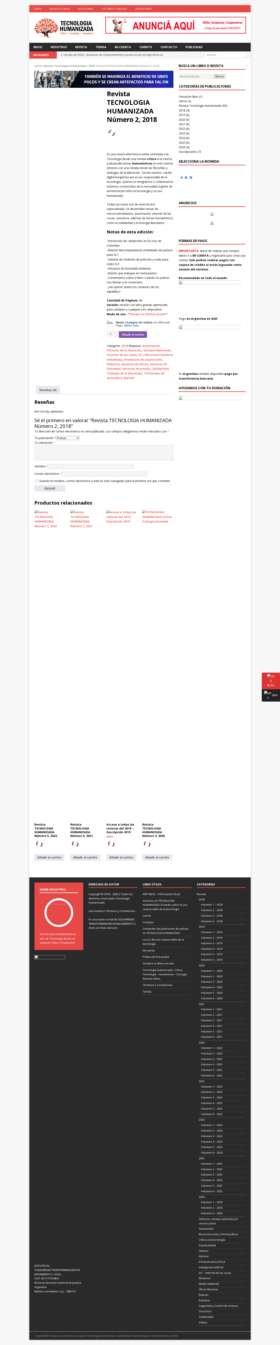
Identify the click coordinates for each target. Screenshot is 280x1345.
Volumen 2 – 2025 (211, 1169)
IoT (140, 355)
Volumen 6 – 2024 (211, 1152)
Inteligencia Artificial (211, 1267)
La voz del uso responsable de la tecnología (163, 942)
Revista (81, 47)
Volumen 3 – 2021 (211, 1020)
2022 (182, 129)
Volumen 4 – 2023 (211, 1103)
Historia (203, 1256)
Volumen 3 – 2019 (211, 943)
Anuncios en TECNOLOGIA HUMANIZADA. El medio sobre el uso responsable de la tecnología (165, 905)
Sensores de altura (134, 364)
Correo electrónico (48, 473)
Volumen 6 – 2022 (211, 1075)
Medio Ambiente (209, 1284)
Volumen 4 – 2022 (211, 1064)
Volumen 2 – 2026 (211, 1207)
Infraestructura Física (212, 1262)
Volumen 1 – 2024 (211, 1125)
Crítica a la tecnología (212, 1240)
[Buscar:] (225, 55)
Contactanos (143, 8)
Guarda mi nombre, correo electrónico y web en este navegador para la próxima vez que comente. (105, 481)
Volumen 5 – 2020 (211, 993)
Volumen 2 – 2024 (211, 1130)
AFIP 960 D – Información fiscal (161, 894)
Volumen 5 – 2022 (211, 1070)
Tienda (37, 8)
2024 (182, 138)
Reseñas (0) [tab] (48, 390)
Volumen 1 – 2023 (211, 1086)
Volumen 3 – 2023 (211, 1097)
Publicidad (194, 47)
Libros (183, 101)
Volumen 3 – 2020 (211, 982)
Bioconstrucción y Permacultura (218, 1234)
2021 (182, 124)
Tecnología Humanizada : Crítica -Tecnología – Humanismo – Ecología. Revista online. (165, 974)
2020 (182, 120)
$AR (270, 696)
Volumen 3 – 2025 (211, 1174)
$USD (268, 685)
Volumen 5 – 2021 (211, 1031)
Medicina (204, 1278)
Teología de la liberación (124, 373)
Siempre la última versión (147, 314)
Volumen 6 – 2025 (211, 1191)
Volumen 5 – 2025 (211, 1185)
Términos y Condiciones (120, 911)
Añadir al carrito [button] (49, 857)
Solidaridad (160, 369)
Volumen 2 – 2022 (211, 1053)
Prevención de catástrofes (143, 359)
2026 (182, 147)
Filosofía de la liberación (124, 350)
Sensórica (205, 1311)
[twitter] (231, 8)
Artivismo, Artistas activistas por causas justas (218, 1221)
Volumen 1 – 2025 (211, 1163)
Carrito (145, 47)
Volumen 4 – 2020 (211, 987)
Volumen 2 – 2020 (211, 976)
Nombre (41, 466)
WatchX (129, 378)
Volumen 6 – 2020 (211, 998)
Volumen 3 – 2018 (211, 916)
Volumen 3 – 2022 (211, 1059)
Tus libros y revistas (114, 8)
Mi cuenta (123, 47)
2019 (182, 115)
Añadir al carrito (133, 334)
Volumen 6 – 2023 (211, 1114)
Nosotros (59, 47)
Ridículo (203, 1295)
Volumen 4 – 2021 (211, 1026)
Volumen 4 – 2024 (211, 1141)
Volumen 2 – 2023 (211, 1092)
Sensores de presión (136, 369)
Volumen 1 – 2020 (211, 971)
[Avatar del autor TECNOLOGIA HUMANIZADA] (59, 922)
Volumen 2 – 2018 (211, 910)
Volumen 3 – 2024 (211, 1136)
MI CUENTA (200, 255)
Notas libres (85, 8)
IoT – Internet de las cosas (215, 1273)
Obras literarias (208, 1289)
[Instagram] (247, 8)
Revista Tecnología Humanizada (65, 66)
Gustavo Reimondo (157, 350)
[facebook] (223, 8)
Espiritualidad (207, 1245)
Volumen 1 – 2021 (211, 1009)
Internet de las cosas (122, 355)
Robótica (113, 364)
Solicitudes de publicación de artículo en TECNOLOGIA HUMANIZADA (166, 931)
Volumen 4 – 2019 (211, 949)
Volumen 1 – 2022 (211, 1048)
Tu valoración (44, 443)
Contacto (168, 47)
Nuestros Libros (60, 8)
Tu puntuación (45, 438)
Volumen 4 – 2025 (211, 1180)
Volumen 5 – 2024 (211, 1147)
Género (203, 1251)
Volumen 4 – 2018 (211, 921)
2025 (182, 143)
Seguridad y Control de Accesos (218, 1306)
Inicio (37, 47)
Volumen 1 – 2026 (211, 1202)
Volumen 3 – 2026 (211, 1213)
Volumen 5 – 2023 (211, 1108)
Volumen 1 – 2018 (211, 904)
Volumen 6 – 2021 (211, 1037)
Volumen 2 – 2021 (211, 1015)
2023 (182, 133)
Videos (203, 1322)
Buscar (219, 76)
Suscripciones (188, 152)
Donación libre (188, 96)
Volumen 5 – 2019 (211, 954)
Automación (151, 346)
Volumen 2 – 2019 (211, 938)
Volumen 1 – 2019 (211, 932)
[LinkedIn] (239, 8)
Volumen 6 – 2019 (211, 960)
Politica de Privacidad (156, 957)
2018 (91, 66)
